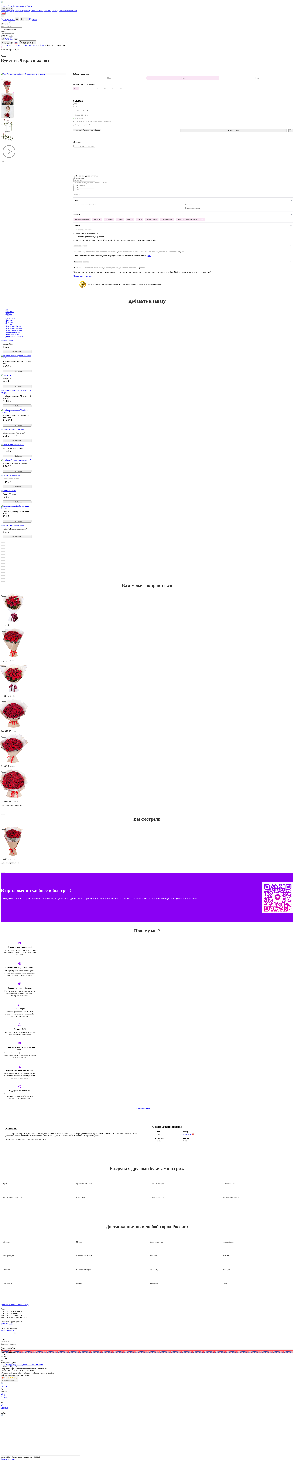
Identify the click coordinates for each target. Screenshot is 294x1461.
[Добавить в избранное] (290, 130)
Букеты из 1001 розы (84, 1184)
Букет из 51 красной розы (11, 718)
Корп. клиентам (37, 11)
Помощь (55, 11)
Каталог (4, 6)
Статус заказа (71, 11)
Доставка (16, 6)
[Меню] (16, 39)
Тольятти (6, 1269)
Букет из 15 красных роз (10, 647)
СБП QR (130, 219)
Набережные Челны (84, 1256)
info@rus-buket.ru (7, 1330)
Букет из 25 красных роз (10, 753)
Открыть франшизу (22, 11)
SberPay (120, 219)
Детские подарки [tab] (12, 334)
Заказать (78, 130)
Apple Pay (97, 219)
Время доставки (79, 185)
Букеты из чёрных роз (231, 1197)
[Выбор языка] (3, 13)
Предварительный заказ (91, 130)
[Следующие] (3, 161)
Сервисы (62, 11)
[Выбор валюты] (2, 16)
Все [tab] (7, 310)
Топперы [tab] (9, 324)
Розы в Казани (82, 1197)
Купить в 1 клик (233, 130)
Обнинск (6, 1242)
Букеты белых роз (157, 1184)
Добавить (18, 352)
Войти (25, 20)
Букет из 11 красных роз (10, 612)
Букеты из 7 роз (229, 1184)
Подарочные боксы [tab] (13, 326)
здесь (149, 256)
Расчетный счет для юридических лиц (190, 219)
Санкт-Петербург (156, 1242)
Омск (225, 1283)
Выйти (34, 20)
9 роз (5, 1184)
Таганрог (226, 1269)
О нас (10, 6)
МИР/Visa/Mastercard (82, 219)
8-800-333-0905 (7, 1324)
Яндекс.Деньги (152, 219)
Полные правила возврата (84, 276)
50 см (183, 78)
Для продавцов (7, 8)
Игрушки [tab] (9, 322)
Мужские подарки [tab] (13, 332)
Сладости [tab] (9, 320)
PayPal (140, 219)
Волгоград (154, 1283)
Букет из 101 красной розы (11, 788)
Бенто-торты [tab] (10, 318)
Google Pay (109, 219)
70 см (256, 78)
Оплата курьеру (167, 219)
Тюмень (226, 1256)
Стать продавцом (7, 11)
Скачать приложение (9, 1459)
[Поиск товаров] (3, 38)
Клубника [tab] (9, 316)
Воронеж (153, 1256)
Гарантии (30, 6)
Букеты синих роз (157, 1197)
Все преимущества (142, 1108)
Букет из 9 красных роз (10, 846)
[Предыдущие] (2, 79)
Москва (79, 1242)
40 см (109, 78)
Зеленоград (154, 1269)
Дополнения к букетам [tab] (14, 337)
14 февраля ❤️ (188, 1134)
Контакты (47, 11)
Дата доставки (79, 178)
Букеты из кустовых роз (12, 1197)
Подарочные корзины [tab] (14, 328)
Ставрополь (7, 1283)
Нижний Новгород (83, 1269)
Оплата (23, 6)
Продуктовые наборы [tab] (14, 330)
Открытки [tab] (10, 312)
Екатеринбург (8, 1256)
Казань (6, 43)
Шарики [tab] (9, 314)
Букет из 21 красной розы (11, 683)
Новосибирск (228, 1242)
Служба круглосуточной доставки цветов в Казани (23, 1365)
